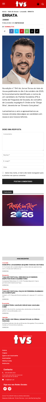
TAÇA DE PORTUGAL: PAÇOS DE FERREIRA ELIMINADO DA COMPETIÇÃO (22, 292)
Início (4, 11)
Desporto (5, 275)
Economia (5, 303)
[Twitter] (16, 31)
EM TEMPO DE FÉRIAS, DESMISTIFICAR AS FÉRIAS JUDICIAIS (20, 320)
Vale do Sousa (13, 11)
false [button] (5, 223)
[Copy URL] (37, 31)
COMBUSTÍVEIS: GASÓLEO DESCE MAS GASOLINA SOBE (20, 306)
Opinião (5, 317)
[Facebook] (11, 31)
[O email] (32, 31)
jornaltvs (9, 27)
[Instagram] (9, 388)
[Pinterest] (22, 31)
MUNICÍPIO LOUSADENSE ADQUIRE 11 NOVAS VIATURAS (23, 265)
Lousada (23, 11)
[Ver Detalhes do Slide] (23, 210)
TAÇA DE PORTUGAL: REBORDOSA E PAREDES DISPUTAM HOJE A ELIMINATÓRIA (20, 278)
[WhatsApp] (27, 31)
